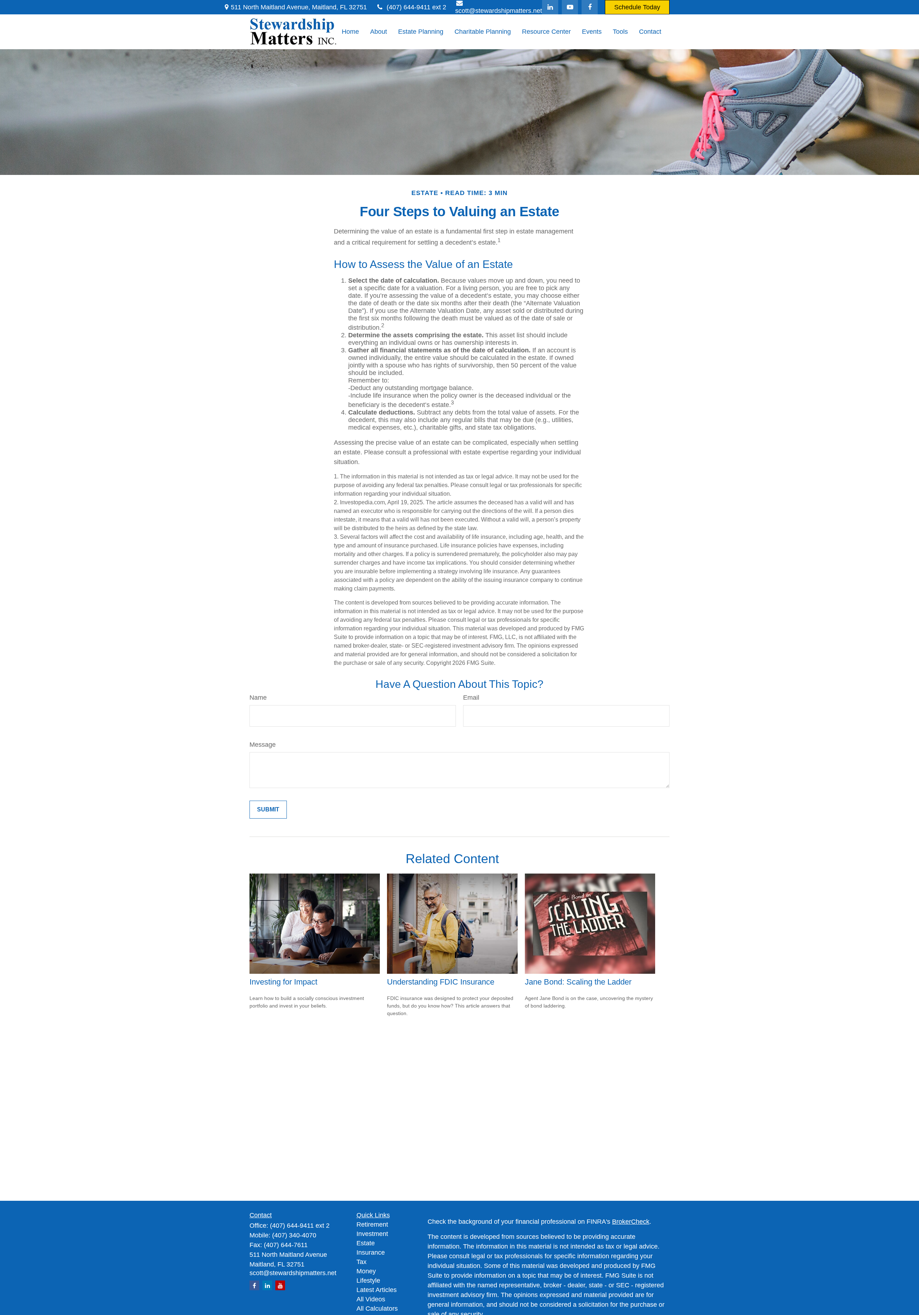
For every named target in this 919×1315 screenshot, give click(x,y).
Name (258, 697)
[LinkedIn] (550, 7)
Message (262, 744)
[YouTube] (570, 7)
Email (471, 697)
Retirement (372, 1224)
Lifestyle (368, 1280)
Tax (361, 1261)
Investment (372, 1233)
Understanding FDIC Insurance (440, 981)
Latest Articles (376, 1289)
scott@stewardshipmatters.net (292, 1273)
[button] (350, 32)
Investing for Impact (283, 981)
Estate (365, 1243)
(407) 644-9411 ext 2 (416, 7)
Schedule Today (637, 7)
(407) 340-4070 (294, 1235)
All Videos (370, 1299)
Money (366, 1271)
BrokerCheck (630, 1221)
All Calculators (377, 1308)
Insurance (370, 1252)
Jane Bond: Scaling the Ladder (578, 981)
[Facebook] (590, 7)
